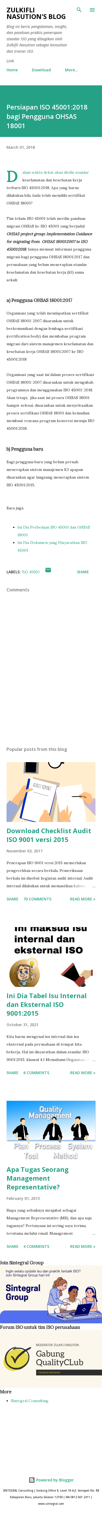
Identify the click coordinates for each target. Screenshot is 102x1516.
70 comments (37, 899)
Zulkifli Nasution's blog (36, 13)
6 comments (36, 1072)
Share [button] (83, 571)
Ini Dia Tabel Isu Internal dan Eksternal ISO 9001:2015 (47, 1004)
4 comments (36, 1246)
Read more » (82, 899)
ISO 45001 (31, 571)
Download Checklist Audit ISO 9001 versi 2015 (49, 835)
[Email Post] (48, 571)
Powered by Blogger (54, 1480)
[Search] (79, 10)
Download (41, 69)
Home (12, 69)
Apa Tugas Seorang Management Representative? (38, 1178)
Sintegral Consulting (29, 1400)
